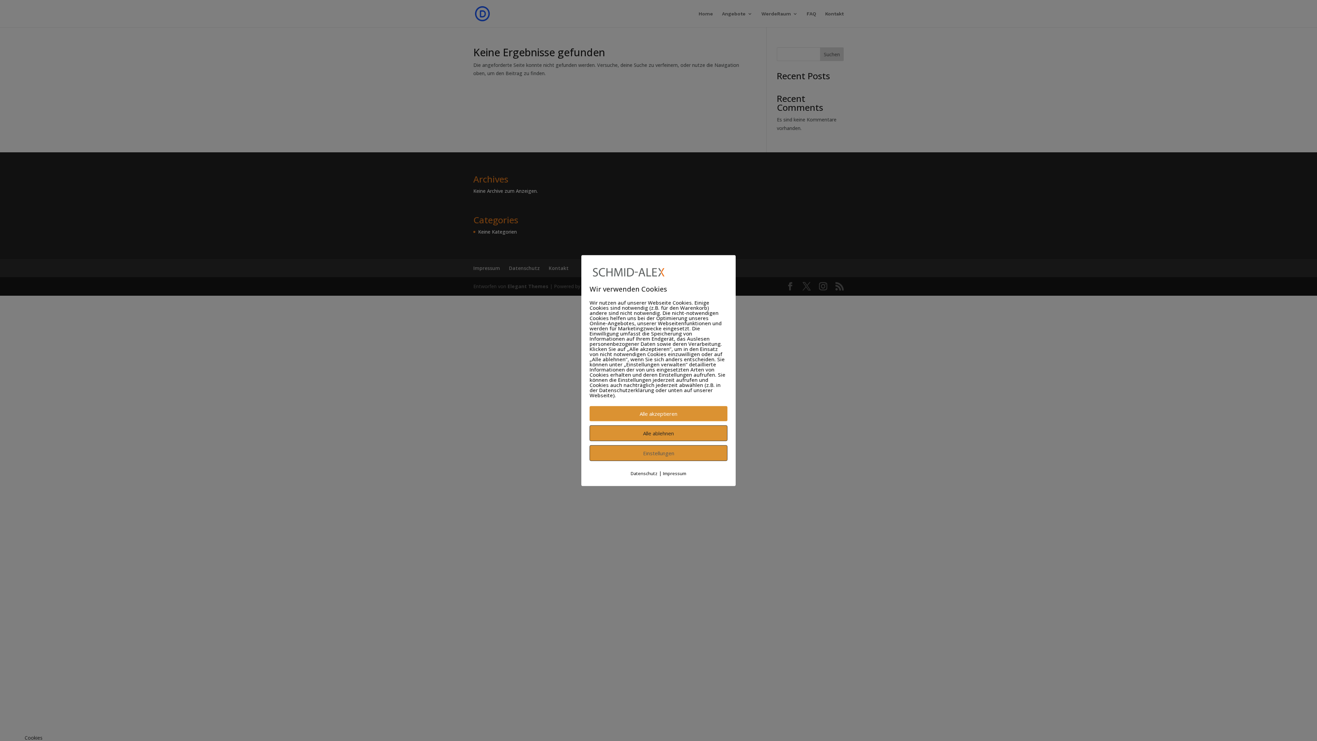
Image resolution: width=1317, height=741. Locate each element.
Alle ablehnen (658, 433)
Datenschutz (644, 473)
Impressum (674, 473)
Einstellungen (658, 453)
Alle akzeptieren (658, 413)
